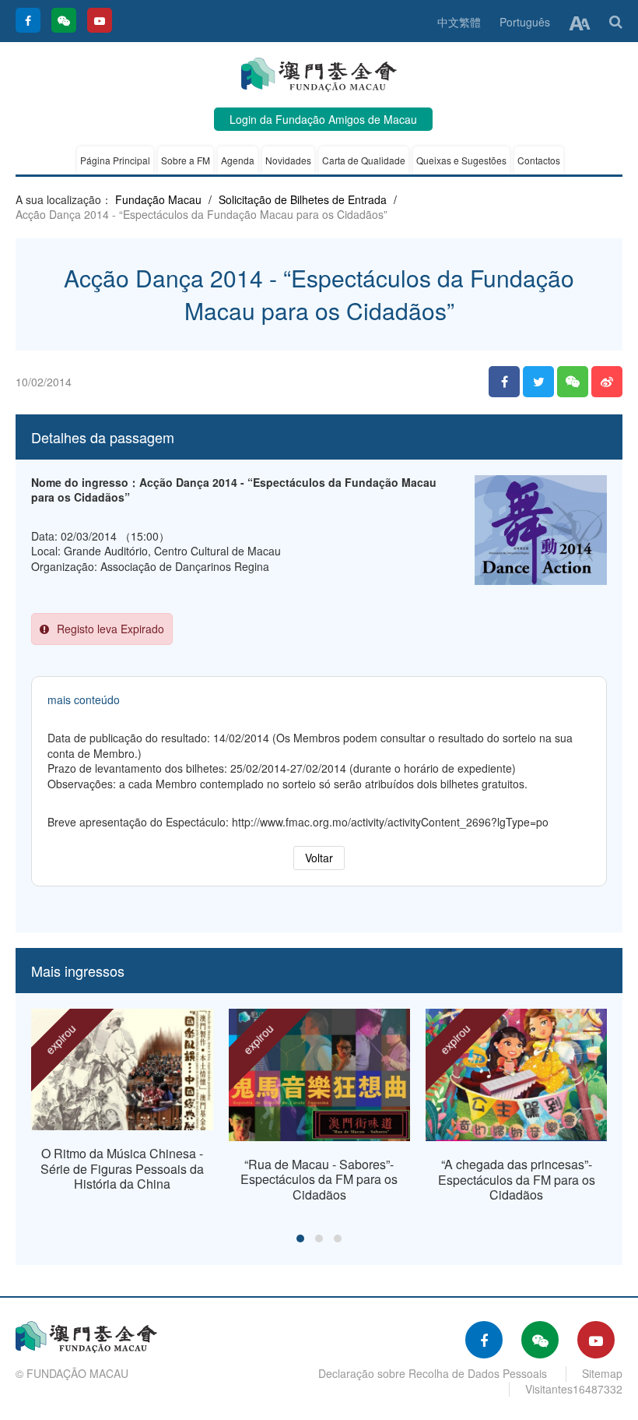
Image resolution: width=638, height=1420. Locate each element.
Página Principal (115, 160)
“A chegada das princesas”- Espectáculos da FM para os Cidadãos (516, 1179)
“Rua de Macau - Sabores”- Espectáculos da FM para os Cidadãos (319, 1179)
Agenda (237, 160)
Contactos (538, 160)
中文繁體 (459, 22)
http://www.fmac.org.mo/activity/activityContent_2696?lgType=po (390, 822)
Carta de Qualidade (363, 160)
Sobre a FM (185, 160)
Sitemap (602, 1373)
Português (525, 22)
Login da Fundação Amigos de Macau (323, 119)
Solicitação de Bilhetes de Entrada (303, 199)
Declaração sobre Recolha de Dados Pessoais (432, 1373)
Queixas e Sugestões (461, 160)
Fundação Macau (158, 199)
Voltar (319, 857)
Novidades (288, 160)
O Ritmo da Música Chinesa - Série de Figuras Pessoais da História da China (122, 1168)
